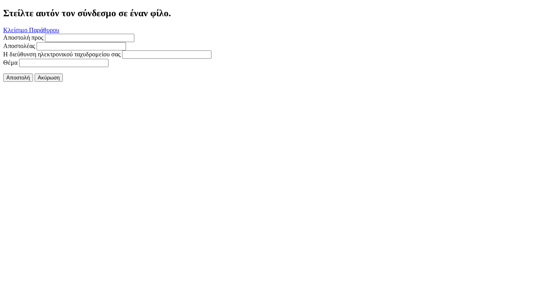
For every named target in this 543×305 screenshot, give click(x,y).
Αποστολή (18, 78)
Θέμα (10, 62)
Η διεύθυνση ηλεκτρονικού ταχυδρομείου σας (61, 54)
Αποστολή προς (23, 37)
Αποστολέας (19, 45)
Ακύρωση (49, 78)
